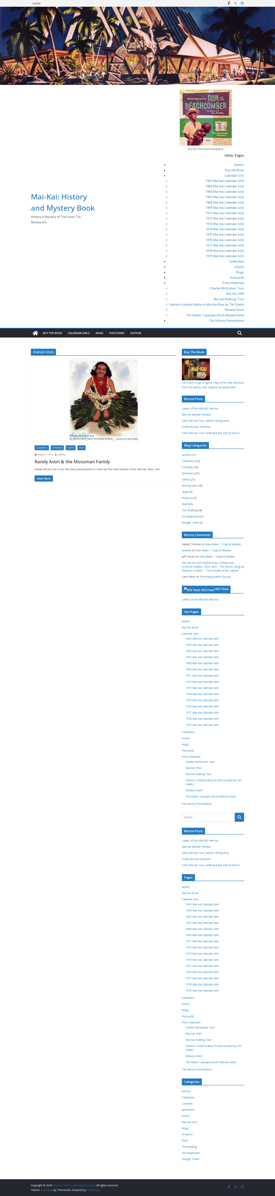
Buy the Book (234, 170)
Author (239, 165)
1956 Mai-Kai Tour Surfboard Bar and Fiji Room (211, 433)
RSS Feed (221, 589)
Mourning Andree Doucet (215, 576)
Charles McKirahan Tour (227, 288)
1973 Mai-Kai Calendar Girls (225, 224)
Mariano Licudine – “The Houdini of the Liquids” (210, 570)
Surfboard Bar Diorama (196, 427)
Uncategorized (190, 516)
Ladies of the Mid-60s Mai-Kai (200, 408)
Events (239, 267)
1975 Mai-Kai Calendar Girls (225, 234)
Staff (81, 447)
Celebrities (236, 261)
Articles (186, 455)
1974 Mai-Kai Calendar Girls (225, 229)
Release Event (234, 310)
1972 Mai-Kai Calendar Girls (225, 218)
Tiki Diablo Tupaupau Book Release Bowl (215, 315)
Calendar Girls (234, 176)
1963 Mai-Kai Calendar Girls (225, 181)
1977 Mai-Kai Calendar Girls (225, 245)
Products (187, 498)
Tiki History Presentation (226, 320)
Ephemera (57, 447)
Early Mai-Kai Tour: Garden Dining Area (205, 420)
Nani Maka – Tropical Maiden (223, 544)
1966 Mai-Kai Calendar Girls (225, 192)
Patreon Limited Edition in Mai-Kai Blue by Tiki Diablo (206, 304)
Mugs (240, 272)
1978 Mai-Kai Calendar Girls (225, 251)
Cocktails (187, 467)
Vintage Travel (190, 522)
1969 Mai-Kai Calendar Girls (225, 208)
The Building (189, 510)
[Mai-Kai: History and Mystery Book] (137, 9)
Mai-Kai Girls (189, 485)
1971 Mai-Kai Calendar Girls (225, 213)
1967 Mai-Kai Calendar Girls (225, 197)
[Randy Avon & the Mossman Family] (103, 400)
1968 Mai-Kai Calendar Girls (225, 202)
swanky (61, 454)
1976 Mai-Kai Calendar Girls (225, 240)
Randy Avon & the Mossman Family (72, 461)
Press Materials (233, 283)
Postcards (237, 278)
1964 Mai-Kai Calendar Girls (225, 186)
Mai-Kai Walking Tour (228, 299)
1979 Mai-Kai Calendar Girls (225, 256)
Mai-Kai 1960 (235, 294)
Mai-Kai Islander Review (196, 414)
